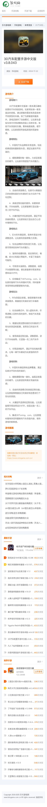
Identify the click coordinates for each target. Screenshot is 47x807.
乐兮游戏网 (6, 25)
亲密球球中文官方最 (25, 668)
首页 (4, 11)
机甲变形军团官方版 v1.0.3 (19, 619)
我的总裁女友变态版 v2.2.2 (19, 715)
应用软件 (41, 11)
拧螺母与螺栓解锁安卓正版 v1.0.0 (21, 769)
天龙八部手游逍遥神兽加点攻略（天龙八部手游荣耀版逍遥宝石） (24, 523)
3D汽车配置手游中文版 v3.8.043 (21, 639)
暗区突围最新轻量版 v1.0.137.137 (21, 564)
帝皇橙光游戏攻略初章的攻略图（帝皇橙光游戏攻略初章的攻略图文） (24, 493)
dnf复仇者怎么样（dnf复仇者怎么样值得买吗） (24, 508)
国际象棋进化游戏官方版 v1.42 (20, 742)
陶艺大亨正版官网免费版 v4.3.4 (21, 688)
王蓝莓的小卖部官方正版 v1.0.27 (21, 776)
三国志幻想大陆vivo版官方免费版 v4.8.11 (21, 681)
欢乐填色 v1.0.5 (14, 763)
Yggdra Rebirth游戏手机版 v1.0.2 (21, 625)
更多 (39, 478)
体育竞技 (28, 25)
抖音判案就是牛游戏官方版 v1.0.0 (21, 652)
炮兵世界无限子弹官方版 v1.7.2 (20, 578)
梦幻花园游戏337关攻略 (16, 488)
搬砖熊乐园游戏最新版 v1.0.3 (20, 605)
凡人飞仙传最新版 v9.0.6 (18, 646)
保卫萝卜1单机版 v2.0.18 (18, 756)
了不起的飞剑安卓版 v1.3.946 (20, 708)
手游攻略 (15, 11)
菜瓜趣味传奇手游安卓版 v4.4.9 (21, 632)
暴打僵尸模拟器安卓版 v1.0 (19, 612)
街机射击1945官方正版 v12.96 (20, 558)
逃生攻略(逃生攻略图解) (15, 513)
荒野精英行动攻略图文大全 (17, 498)
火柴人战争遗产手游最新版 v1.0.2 (21, 598)
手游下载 (28, 11)
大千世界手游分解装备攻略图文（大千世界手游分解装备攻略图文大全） (24, 503)
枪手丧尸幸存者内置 (25, 546)
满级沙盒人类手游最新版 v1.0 (20, 585)
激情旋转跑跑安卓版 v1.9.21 (19, 591)
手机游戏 (18, 25)
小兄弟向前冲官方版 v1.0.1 (19, 695)
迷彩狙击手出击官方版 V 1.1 (19, 571)
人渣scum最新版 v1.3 (17, 735)
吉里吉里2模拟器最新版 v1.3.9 (20, 729)
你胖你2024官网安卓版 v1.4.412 (21, 722)
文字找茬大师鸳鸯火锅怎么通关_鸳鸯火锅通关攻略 (24, 484)
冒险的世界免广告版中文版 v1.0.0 (21, 749)
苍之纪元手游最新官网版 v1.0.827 (21, 702)
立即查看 (38, 548)
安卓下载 (25, 82)
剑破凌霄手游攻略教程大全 (17, 518)
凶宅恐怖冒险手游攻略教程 (17, 528)
